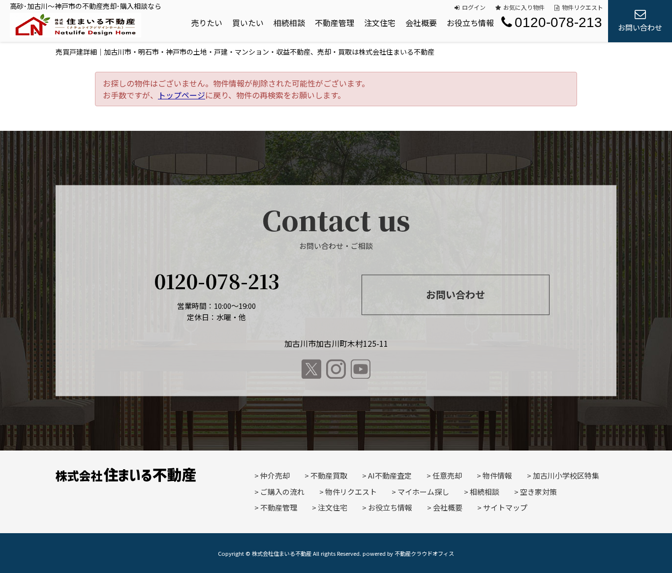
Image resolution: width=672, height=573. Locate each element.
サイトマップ (505, 507)
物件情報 (497, 475)
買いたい (248, 23)
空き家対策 (538, 491)
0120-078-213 (558, 22)
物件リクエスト (582, 7)
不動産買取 (328, 475)
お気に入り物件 (524, 7)
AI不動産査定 (390, 475)
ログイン (474, 7)
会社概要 (421, 23)
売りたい (206, 23)
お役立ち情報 (470, 23)
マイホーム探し (423, 491)
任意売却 (447, 475)
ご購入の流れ (282, 491)
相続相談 (289, 23)
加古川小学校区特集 (566, 475)
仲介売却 (275, 475)
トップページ (181, 95)
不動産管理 (334, 23)
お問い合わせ (455, 294)
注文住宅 (380, 23)
